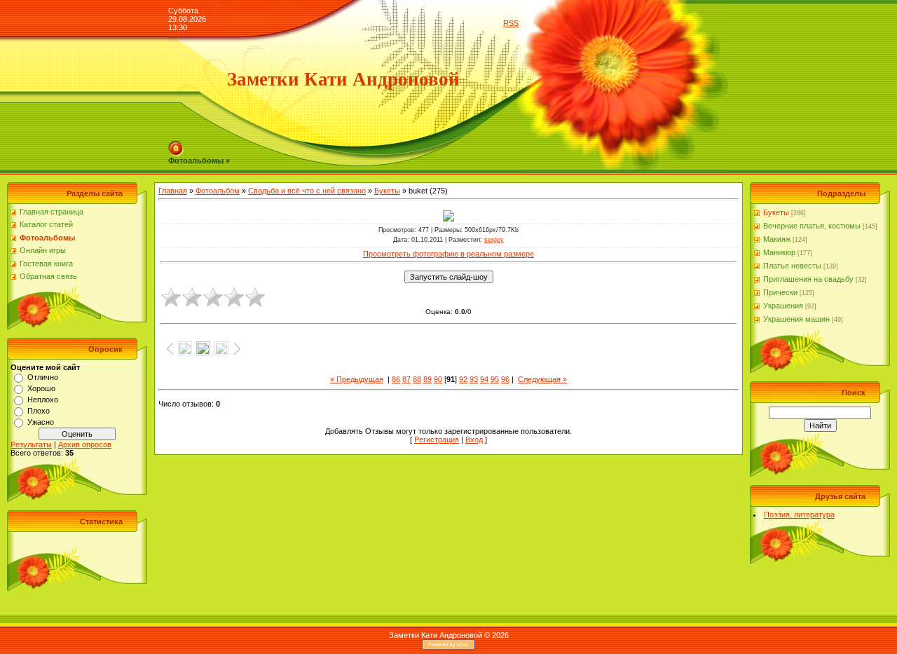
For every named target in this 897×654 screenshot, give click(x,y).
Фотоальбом (218, 190)
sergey (494, 239)
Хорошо (41, 388)
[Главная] (176, 145)
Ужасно (40, 422)
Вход (474, 439)
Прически (780, 292)
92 (463, 379)
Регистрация (436, 439)
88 (417, 379)
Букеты (387, 190)
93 (474, 379)
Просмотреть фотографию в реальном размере (448, 254)
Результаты (31, 444)
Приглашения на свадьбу (808, 279)
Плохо (38, 411)
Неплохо (42, 399)
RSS (511, 23)
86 (396, 379)
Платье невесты (792, 265)
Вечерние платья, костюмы (812, 226)
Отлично (42, 377)
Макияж (776, 239)
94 (484, 379)
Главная (172, 190)
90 (438, 379)
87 (406, 379)
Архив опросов (84, 444)
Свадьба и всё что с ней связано (307, 190)
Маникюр (779, 252)
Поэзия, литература (799, 514)
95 (495, 379)
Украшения (783, 305)
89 (427, 379)
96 (505, 379)
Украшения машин (796, 319)
